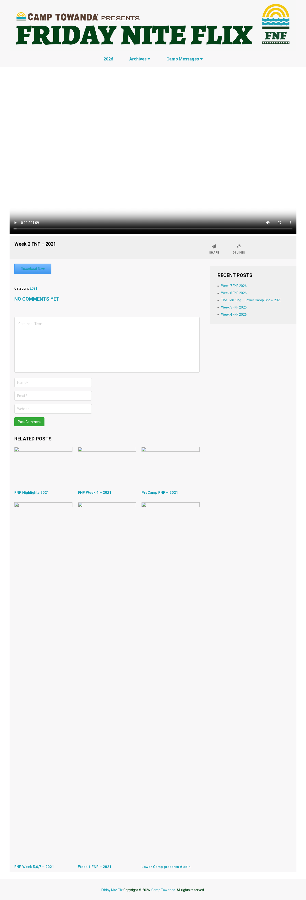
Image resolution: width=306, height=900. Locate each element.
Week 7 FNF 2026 (234, 286)
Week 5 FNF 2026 (234, 307)
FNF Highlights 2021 (31, 492)
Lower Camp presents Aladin (166, 867)
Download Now (33, 268)
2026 (108, 58)
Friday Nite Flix (112, 890)
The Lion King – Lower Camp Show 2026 (251, 300)
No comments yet (36, 299)
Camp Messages (182, 58)
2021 (33, 288)
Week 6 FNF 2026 (234, 293)
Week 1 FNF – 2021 (94, 867)
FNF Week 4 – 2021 (94, 492)
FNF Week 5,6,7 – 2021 (34, 867)
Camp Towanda (163, 890)
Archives (138, 58)
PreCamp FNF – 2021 (160, 492)
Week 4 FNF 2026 (234, 314)
